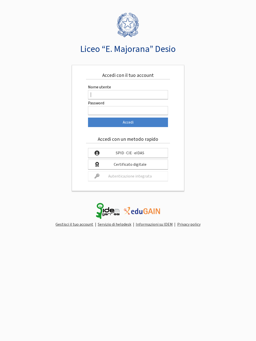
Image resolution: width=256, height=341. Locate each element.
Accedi (128, 122)
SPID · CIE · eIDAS (130, 153)
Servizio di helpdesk (114, 224)
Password (96, 103)
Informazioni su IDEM (154, 224)
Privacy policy (188, 224)
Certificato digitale (130, 164)
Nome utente (99, 87)
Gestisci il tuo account (74, 224)
